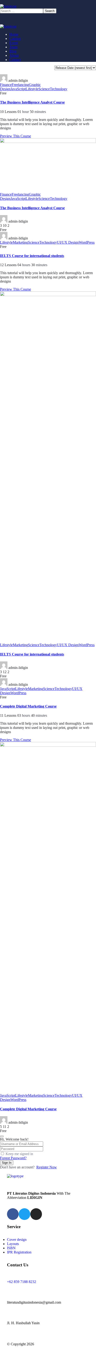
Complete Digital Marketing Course (28, 706)
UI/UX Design (68, 242)
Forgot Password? (13, 1158)
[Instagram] (36, 1214)
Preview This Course (15, 136)
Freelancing (20, 85)
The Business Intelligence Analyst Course (32, 102)
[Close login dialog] (2, 1136)
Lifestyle (32, 89)
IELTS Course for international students (32, 256)
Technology (58, 89)
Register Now (46, 1167)
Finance (6, 85)
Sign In (6, 1162)
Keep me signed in (19, 1154)
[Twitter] (24, 1214)
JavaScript (18, 89)
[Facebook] (13, 1214)
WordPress (87, 242)
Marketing (20, 242)
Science (44, 89)
